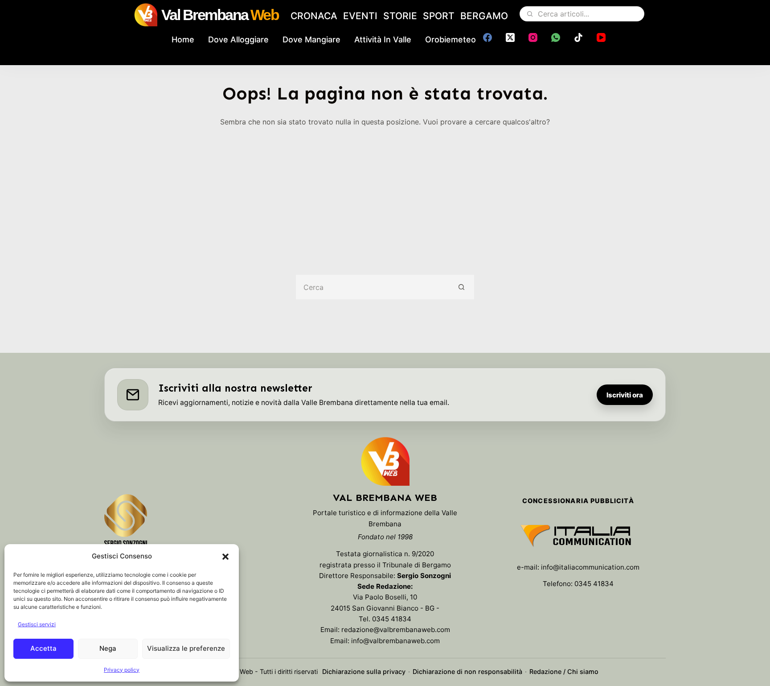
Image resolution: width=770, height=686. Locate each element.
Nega (107, 648)
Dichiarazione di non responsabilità (467, 671)
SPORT (439, 15)
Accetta (43, 648)
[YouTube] (601, 37)
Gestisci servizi (37, 624)
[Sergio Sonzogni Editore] (125, 524)
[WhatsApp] (555, 37)
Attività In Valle (382, 39)
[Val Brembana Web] (385, 461)
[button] (225, 556)
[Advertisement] (385, 194)
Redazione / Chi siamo (563, 671)
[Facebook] (487, 37)
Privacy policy (121, 669)
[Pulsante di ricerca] (462, 287)
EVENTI (360, 15)
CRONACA (314, 15)
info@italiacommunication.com (590, 567)
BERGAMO (484, 15)
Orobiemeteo (450, 39)
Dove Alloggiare (238, 39)
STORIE (400, 15)
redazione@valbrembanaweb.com (395, 629)
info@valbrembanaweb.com (395, 640)
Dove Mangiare (311, 39)
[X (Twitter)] (510, 37)
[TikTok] (578, 37)
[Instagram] (532, 37)
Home (183, 39)
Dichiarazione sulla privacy (363, 671)
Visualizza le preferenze (186, 648)
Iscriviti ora (624, 395)
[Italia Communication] (578, 535)
